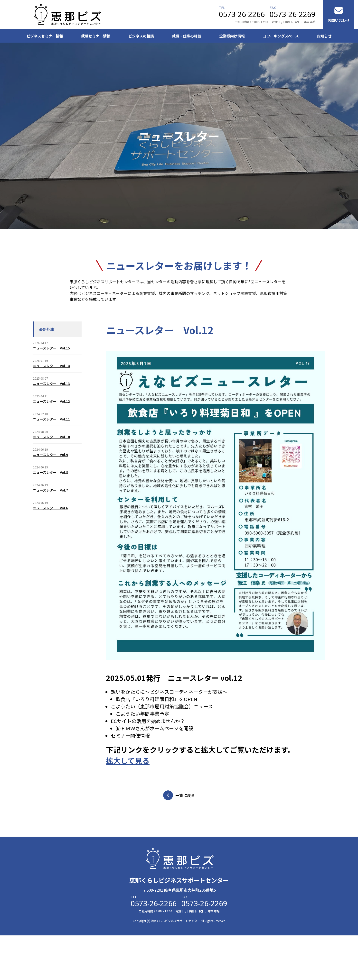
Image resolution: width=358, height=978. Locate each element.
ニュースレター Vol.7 (50, 490)
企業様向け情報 (232, 35)
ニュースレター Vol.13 (51, 383)
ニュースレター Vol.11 (51, 419)
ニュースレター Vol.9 (50, 454)
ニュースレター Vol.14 (51, 365)
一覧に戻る (185, 795)
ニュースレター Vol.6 (50, 507)
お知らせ (324, 35)
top (330, 839)
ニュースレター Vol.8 (50, 472)
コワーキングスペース (281, 35)
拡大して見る (128, 760)
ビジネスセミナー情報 (45, 35)
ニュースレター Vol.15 (51, 348)
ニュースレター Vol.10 (51, 436)
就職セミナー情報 (95, 35)
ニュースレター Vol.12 (51, 401)
